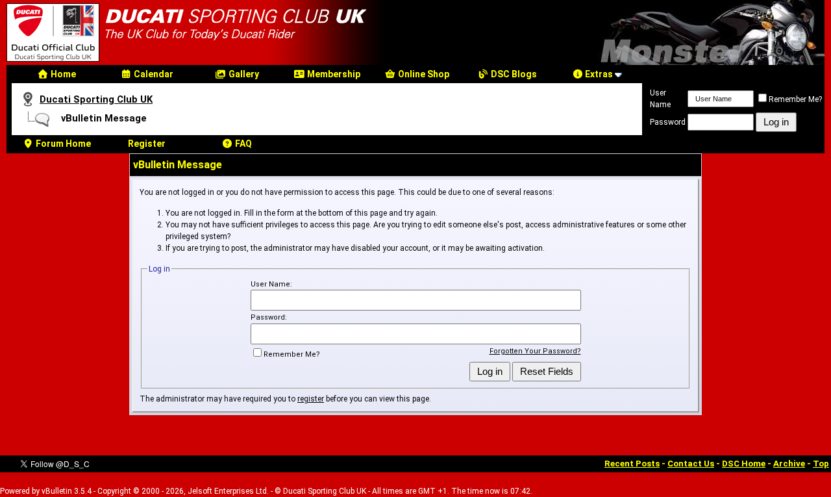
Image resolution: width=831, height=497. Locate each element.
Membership (332, 74)
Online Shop (422, 74)
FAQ (242, 143)
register (310, 398)
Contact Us (690, 463)
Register (147, 143)
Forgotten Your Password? (535, 351)
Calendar (152, 74)
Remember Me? (795, 99)
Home (62, 74)
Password (668, 122)
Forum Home (62, 143)
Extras (598, 74)
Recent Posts (632, 463)
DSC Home (743, 463)
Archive (789, 463)
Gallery (243, 74)
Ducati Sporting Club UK (96, 99)
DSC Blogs (513, 74)
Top (821, 463)
